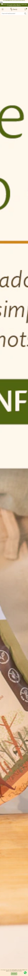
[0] (25, 9)
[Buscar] (25, 13)
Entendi (14, 973)
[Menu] (2, 9)
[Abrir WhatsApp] (25, 972)
